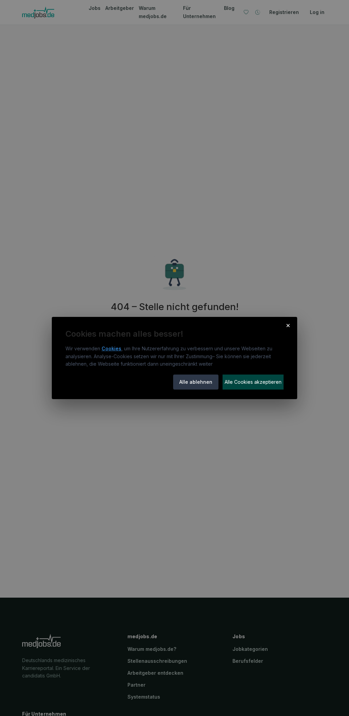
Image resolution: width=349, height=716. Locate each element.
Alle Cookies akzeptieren (253, 382)
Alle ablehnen (195, 382)
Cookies (111, 348)
